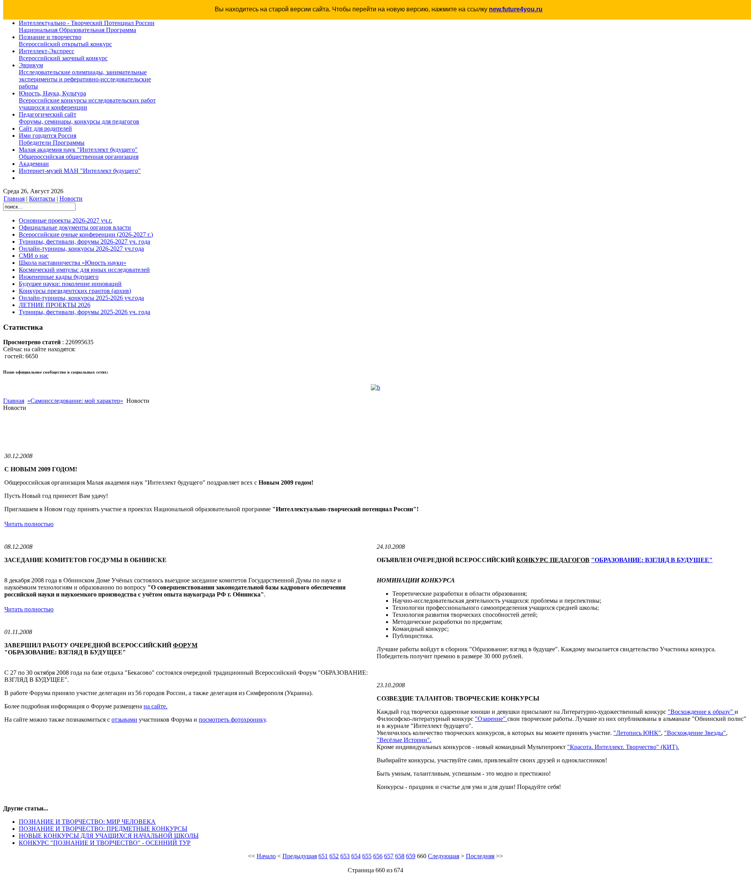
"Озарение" (491, 718)
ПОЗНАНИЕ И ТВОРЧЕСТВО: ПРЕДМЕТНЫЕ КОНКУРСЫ (103, 828)
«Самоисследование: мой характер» (75, 400)
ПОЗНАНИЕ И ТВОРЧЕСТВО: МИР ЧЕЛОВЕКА (87, 821)
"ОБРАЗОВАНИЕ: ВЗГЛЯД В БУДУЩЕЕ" (652, 560)
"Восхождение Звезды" (695, 732)
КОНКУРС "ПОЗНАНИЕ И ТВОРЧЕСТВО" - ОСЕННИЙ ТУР (104, 842)
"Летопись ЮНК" (637, 732)
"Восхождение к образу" (701, 711)
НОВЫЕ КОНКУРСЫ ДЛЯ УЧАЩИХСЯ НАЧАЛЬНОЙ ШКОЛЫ (109, 835)
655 (367, 856)
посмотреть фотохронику (232, 719)
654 (356, 856)
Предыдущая (299, 856)
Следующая (443, 856)
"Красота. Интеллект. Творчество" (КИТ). (623, 747)
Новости (71, 198)
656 (378, 856)
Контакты (42, 198)
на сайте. (155, 706)
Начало (266, 856)
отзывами (124, 719)
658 (399, 856)
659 (410, 856)
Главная (14, 198)
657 (388, 856)
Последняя (480, 856)
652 (334, 856)
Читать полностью (29, 524)
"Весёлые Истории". (404, 740)
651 (323, 856)
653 (345, 856)
